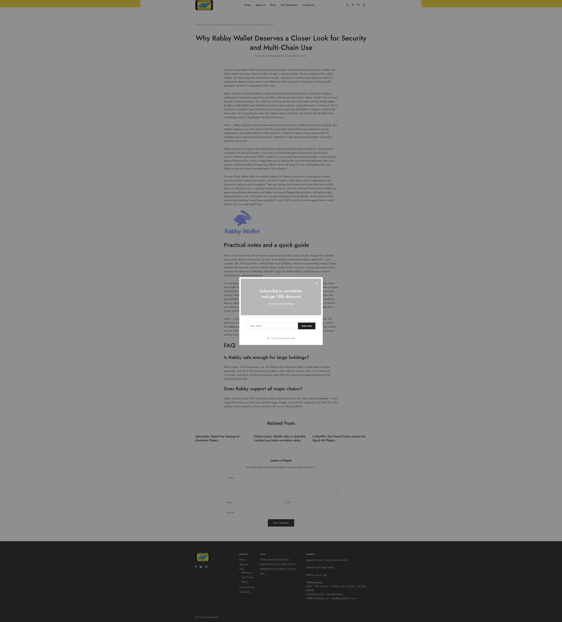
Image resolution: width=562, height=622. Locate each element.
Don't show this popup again (283, 338)
